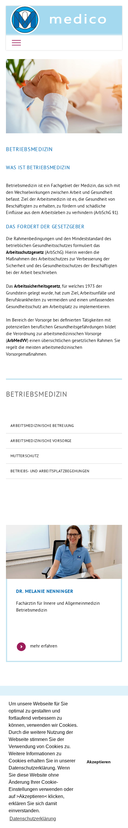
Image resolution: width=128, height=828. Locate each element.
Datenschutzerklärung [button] (33, 818)
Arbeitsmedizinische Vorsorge (40, 440)
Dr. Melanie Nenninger (44, 591)
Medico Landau (58, 20)
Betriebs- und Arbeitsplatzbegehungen (49, 470)
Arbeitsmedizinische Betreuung (42, 425)
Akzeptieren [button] (99, 761)
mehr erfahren (43, 646)
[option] (64, 593)
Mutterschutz (24, 455)
